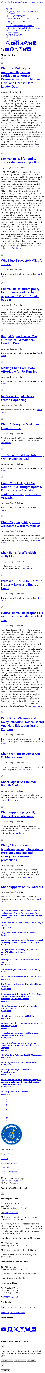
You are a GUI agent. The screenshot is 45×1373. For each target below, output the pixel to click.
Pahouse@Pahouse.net (11, 1181)
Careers (4, 1158)
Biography (11, 11)
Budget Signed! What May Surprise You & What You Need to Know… (19, 339)
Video (37, 28)
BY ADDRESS (7, 1360)
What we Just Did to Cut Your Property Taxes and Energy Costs (21, 584)
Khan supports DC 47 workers (22, 887)
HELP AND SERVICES (15, 16)
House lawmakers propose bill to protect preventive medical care (22, 616)
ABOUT (9, 9)
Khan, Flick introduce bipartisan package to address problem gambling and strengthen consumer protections (22, 853)
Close (4, 1363)
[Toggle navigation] (2, 5)
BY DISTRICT (20, 1360)
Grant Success (12, 33)
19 (7, 1118)
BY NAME (31, 1360)
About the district (18, 1312)
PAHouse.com (12, 40)
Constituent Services (15, 18)
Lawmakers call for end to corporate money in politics (20, 160)
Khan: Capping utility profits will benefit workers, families (20, 524)
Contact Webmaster (10, 1172)
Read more (34, 146)
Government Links (9, 1163)
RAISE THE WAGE (14, 35)
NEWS (9, 23)
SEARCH (5, 1371)
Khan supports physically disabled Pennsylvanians (18, 814)
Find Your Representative (17, 21)
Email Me (5, 1167)
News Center (12, 25)
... (7, 1116)
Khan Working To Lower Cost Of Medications (21, 755)
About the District (24, 11)
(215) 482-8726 (11, 1212)
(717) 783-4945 (11, 1297)
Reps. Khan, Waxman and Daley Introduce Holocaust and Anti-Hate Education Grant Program (22, 723)
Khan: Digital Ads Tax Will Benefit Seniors (18, 783)
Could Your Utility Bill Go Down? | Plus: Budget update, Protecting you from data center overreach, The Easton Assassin (21, 490)
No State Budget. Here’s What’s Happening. (17, 398)
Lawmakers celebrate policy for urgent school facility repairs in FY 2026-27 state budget (20, 294)
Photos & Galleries (26, 28)
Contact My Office (33, 18)
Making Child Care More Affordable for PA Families (19, 369)
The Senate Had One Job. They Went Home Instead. (22, 456)
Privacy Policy (7, 1154)
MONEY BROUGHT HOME (18, 30)
